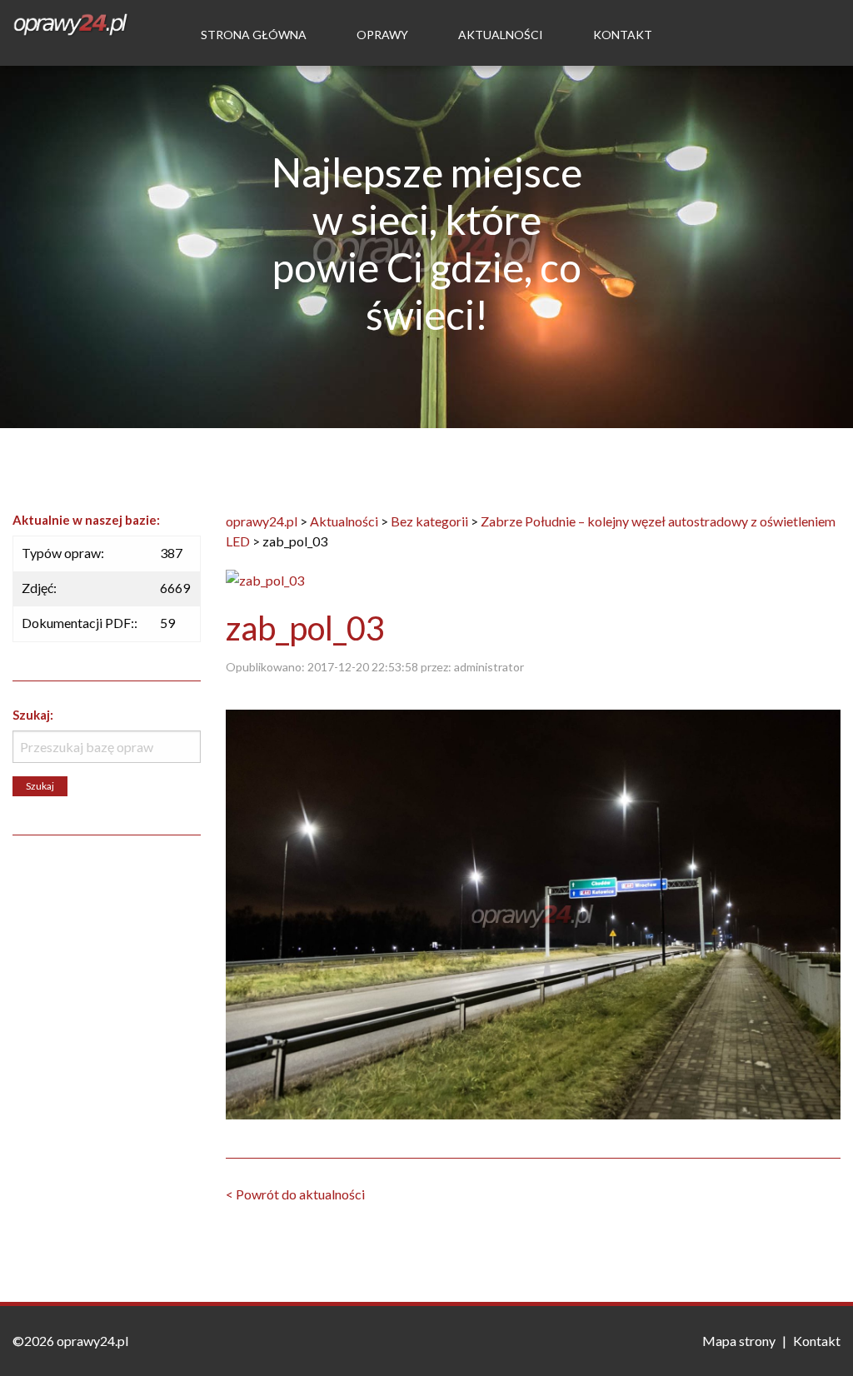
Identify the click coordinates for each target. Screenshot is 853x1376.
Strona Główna (254, 34)
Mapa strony (739, 1341)
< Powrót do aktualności (295, 1194)
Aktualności (500, 34)
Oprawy (382, 34)
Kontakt (622, 34)
